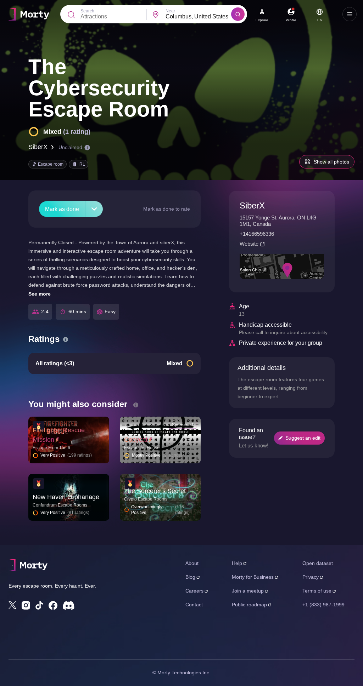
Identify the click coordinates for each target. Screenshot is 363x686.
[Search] (238, 14)
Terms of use (316, 591)
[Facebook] (53, 605)
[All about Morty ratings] (65, 339)
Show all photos (331, 162)
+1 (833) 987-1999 (323, 604)
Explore (262, 20)
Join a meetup (248, 591)
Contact (194, 604)
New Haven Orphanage (66, 497)
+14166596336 (257, 234)
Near (170, 10)
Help (237, 563)
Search (87, 10)
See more (39, 294)
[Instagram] (26, 605)
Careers (194, 591)
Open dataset (317, 563)
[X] (12, 605)
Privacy (310, 577)
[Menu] (349, 14)
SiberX (38, 146)
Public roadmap (249, 604)
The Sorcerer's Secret (155, 491)
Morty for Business (253, 577)
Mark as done (62, 209)
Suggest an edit (302, 438)
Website (249, 244)
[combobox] (198, 17)
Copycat (135, 439)
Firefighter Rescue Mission (59, 435)
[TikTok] (39, 605)
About (192, 563)
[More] (94, 209)
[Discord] (68, 605)
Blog (190, 577)
